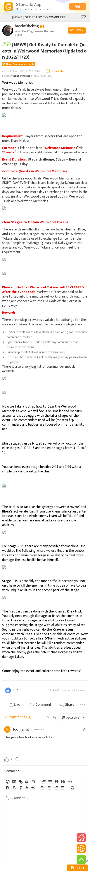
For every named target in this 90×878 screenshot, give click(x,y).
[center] (49, 788)
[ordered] (43, 782)
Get (77, 7)
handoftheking (21, 76)
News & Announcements (20, 64)
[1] (63, 782)
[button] (27, 787)
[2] (69, 782)
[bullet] (50, 782)
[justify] (62, 788)
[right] (55, 788)
